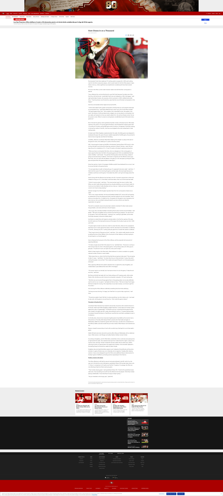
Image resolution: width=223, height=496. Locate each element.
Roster (142, 458)
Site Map (91, 466)
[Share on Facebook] (126, 35)
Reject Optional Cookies (171, 493)
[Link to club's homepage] (3, 13)
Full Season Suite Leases (117, 458)
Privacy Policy (89, 488)
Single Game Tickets (131, 464)
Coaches (142, 464)
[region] (111, 494)
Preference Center (144, 488)
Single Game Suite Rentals (117, 460)
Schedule (142, 460)
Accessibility (98, 488)
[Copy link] (133, 35)
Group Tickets (131, 466)
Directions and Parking (101, 466)
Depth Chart (142, 462)
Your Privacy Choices (124, 488)
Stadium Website (102, 458)
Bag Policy (102, 460)
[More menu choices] (50, 13)
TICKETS (131, 456)
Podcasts (91, 464)
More (205, 19)
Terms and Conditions (79, 488)
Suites (117, 456)
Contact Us (81, 458)
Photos (91, 462)
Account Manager (131, 458)
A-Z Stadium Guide (102, 462)
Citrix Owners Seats (131, 462)
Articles (91, 458)
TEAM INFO (142, 456)
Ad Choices (114, 488)
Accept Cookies (181, 493)
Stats (142, 466)
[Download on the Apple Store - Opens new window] (107, 478)
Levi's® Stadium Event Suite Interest (117, 462)
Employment (81, 460)
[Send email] (131, 35)
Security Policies (102, 468)
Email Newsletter (81, 462)
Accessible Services (102, 464)
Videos (91, 460)
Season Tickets (131, 460)
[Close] (205, 23)
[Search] (206, 13)
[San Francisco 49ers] (111, 483)
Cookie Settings (135, 488)
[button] (96, 432)
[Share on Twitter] (128, 35)
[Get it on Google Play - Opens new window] (115, 478)
